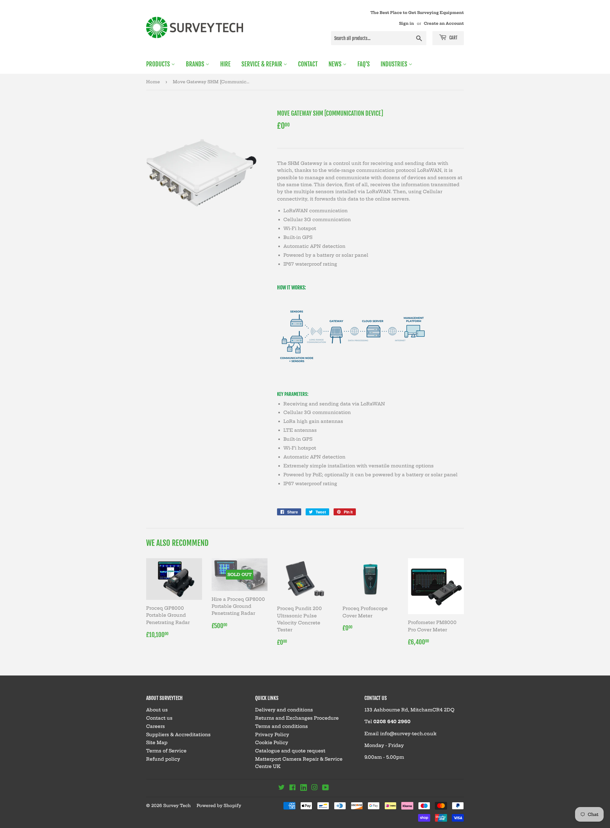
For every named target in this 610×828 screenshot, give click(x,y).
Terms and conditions (281, 726)
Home (153, 81)
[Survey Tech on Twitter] (281, 788)
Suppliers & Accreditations (178, 734)
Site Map (156, 742)
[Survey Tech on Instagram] (314, 788)
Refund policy (163, 759)
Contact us (159, 718)
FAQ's (363, 64)
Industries (395, 64)
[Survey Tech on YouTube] (325, 788)
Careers (155, 726)
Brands (196, 64)
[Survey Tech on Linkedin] (303, 788)
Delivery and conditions (284, 710)
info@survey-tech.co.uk (408, 733)
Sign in (406, 23)
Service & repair (262, 64)
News (336, 64)
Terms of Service (166, 751)
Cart (453, 37)
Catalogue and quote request (290, 751)
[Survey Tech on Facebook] (292, 788)
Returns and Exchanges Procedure (297, 718)
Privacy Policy (272, 734)
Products (158, 64)
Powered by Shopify (219, 805)
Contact (308, 64)
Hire (225, 64)
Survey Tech (177, 805)
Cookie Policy (271, 742)
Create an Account (444, 23)
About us (157, 710)
